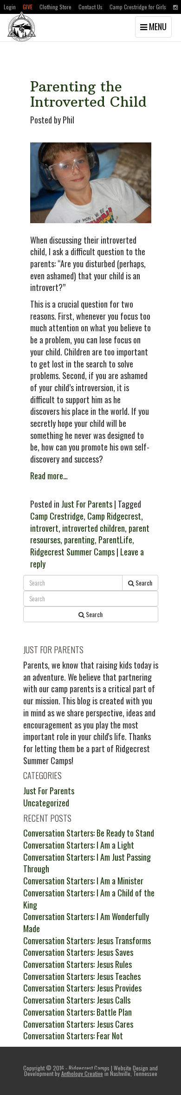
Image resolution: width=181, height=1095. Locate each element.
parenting (79, 540)
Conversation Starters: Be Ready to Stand (88, 833)
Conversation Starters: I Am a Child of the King (89, 899)
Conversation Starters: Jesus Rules (77, 964)
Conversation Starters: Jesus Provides (82, 988)
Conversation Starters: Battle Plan (77, 1012)
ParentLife (115, 540)
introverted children (93, 528)
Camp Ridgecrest (114, 516)
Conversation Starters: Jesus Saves (78, 952)
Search (143, 582)
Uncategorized (46, 803)
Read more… (49, 476)
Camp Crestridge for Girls (138, 7)
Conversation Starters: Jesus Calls (76, 1000)
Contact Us (90, 7)
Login (10, 7)
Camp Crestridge (57, 516)
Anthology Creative (82, 1073)
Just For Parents (86, 504)
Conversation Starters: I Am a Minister (83, 881)
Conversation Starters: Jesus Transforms (87, 940)
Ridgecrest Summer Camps (72, 552)
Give (27, 7)
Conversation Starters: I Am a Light (78, 845)
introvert (44, 528)
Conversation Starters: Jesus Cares (78, 1024)
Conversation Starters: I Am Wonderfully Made (86, 922)
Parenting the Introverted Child (88, 94)
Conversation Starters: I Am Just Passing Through (87, 863)
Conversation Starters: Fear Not (73, 1036)
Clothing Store (55, 7)
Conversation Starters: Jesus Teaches (82, 976)
